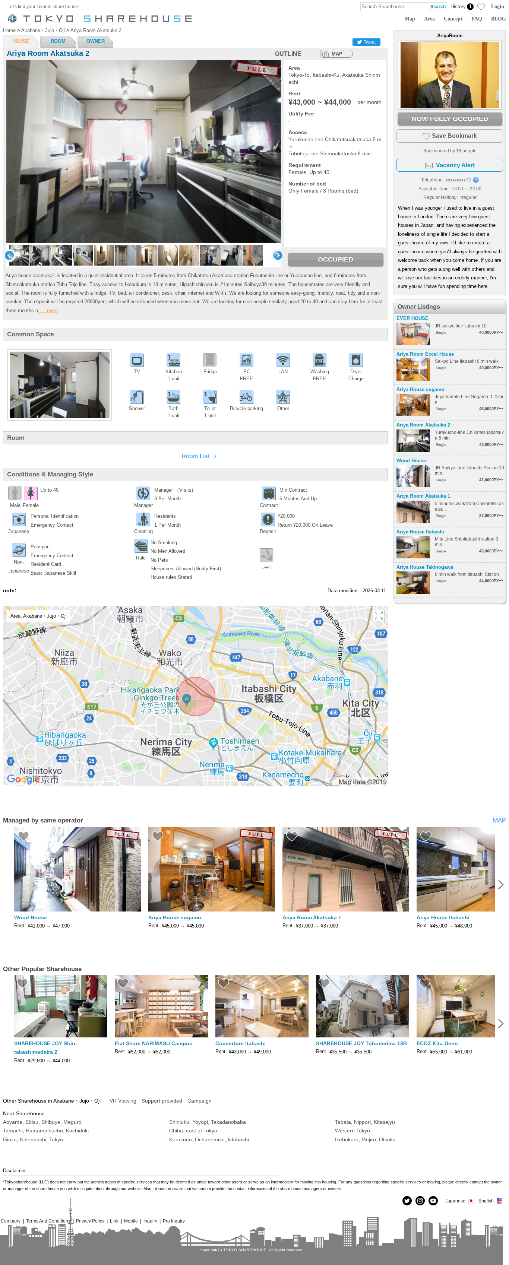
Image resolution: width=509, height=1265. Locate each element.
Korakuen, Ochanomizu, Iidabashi (209, 1139)
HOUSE (20, 41)
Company (10, 1220)
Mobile (131, 1220)
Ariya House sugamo (420, 389)
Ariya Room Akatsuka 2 (423, 425)
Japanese (455, 1200)
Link (114, 1220)
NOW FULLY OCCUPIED (450, 119)
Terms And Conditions (48, 1220)
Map (410, 19)
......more (48, 310)
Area (429, 19)
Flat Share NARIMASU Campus (153, 1043)
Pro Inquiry (174, 1220)
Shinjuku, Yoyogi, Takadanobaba (207, 1122)
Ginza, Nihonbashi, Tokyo (33, 1139)
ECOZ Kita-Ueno (437, 1043)
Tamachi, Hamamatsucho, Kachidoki (46, 1131)
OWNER (95, 41)
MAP (337, 54)
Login (497, 6)
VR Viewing (123, 1101)
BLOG (498, 19)
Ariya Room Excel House (425, 354)
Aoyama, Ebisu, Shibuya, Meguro (42, 1122)
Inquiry (150, 1220)
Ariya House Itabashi (420, 532)
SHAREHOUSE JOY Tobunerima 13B (361, 1043)
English (486, 1200)
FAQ (476, 19)
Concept (453, 19)
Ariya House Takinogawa (424, 567)
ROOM (58, 41)
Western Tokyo (352, 1131)
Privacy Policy (90, 1220)
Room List (195, 456)
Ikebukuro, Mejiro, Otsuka (365, 1139)
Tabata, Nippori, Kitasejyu (365, 1122)
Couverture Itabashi (240, 1043)
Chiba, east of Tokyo (193, 1131)
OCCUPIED (335, 259)
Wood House (411, 460)
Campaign (199, 1101)
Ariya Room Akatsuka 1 (423, 496)
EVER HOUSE (412, 318)
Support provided (162, 1101)
